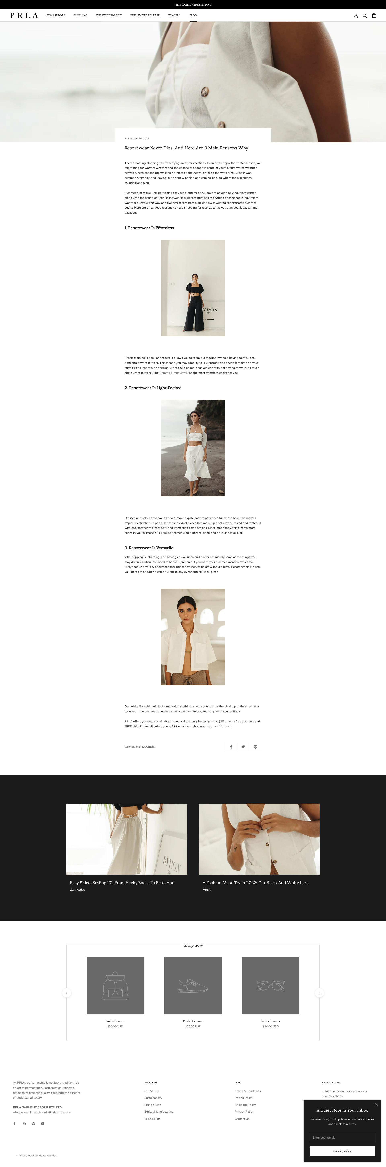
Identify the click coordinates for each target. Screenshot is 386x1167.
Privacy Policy (244, 1112)
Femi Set (167, 533)
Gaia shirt (145, 706)
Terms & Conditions (248, 1091)
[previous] (66, 992)
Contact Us (242, 1119)
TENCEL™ (174, 15)
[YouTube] (42, 1123)
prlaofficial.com (220, 726)
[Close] (376, 1104)
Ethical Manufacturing (159, 1112)
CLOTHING (80, 15)
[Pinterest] (33, 1123)
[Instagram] (24, 1123)
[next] (319, 992)
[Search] (365, 15)
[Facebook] (14, 1123)
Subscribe (342, 1151)
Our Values (151, 1091)
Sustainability (153, 1098)
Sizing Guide (152, 1105)
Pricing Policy (244, 1098)
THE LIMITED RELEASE (145, 15)
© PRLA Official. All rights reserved (36, 1155)
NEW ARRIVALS (55, 15)
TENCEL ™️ (152, 1119)
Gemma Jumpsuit (171, 373)
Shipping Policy (245, 1105)
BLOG (193, 15)
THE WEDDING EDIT (109, 15)
